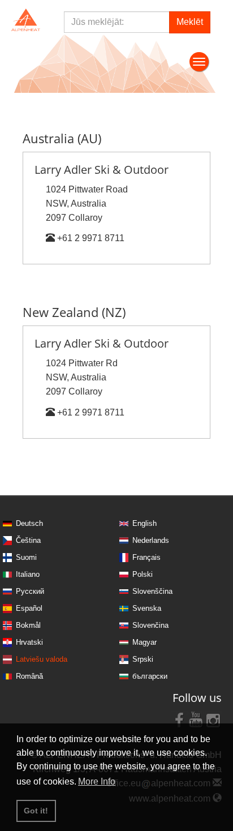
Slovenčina (150, 625)
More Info (96, 781)
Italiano (28, 574)
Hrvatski (29, 642)
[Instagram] (213, 719)
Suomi (26, 557)
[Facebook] (179, 719)
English (144, 523)
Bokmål (28, 625)
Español (29, 608)
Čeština (28, 540)
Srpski (142, 659)
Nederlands (150, 540)
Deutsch (29, 523)
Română (29, 676)
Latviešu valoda (41, 659)
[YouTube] (196, 719)
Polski (142, 574)
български (149, 676)
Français (146, 557)
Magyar (144, 642)
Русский (30, 591)
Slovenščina (152, 591)
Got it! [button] (36, 810)
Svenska (146, 608)
